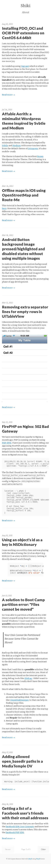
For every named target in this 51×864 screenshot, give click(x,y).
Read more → (8, 94)
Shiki (25, 5)
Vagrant (25, 66)
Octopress (33, 148)
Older (43, 849)
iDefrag (28, 678)
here (4, 208)
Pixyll (38, 859)
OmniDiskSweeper (19, 700)
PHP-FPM (6, 443)
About (25, 12)
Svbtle (5, 145)
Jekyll (30, 859)
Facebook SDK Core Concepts (20, 826)
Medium (16, 145)
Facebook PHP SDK (15, 832)
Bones (40, 156)
